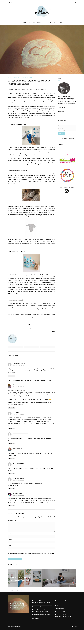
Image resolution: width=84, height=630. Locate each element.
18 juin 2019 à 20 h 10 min (18, 435)
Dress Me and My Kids (19, 363)
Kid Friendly (16, 412)
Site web (10, 545)
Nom (9, 534)
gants (16, 175)
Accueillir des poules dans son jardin (41, 614)
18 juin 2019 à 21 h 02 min (18, 450)
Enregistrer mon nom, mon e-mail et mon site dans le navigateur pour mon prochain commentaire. (31, 554)
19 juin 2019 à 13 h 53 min (18, 465)
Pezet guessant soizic (18, 463)
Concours (16, 574)
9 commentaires (42, 89)
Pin (48, 347)
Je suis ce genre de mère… (61, 601)
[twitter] (9, 2)
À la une (10, 77)
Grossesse (15, 77)
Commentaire (12, 520)
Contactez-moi (61, 107)
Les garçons (32, 22)
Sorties (39, 22)
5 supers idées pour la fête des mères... (59, 579)
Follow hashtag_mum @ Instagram (42, 591)
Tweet (32, 347)
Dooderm (24, 170)
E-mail (10, 539)
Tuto (55, 22)
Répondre (11, 375)
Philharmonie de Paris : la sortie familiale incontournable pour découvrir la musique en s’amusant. (41, 602)
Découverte (31, 574)
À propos (61, 22)
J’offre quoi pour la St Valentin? (62, 611)
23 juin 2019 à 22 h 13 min (18, 495)
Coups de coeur (47, 22)
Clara (14, 385)
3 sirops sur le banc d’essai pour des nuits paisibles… (65, 604)
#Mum (11, 89)
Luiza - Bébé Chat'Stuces (19, 478)
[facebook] (72, 626)
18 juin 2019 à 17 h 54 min (18, 414)
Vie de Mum (23, 22)
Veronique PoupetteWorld (20, 493)
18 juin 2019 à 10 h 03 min (18, 386)
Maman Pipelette (17, 448)
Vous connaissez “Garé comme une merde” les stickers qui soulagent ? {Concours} (65, 615)
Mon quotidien (22, 77)
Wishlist (59, 576)
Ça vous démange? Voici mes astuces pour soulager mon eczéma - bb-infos (31, 380)
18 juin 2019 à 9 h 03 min (18, 365)
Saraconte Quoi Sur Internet (20, 433)
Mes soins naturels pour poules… (40, 607)
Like (15, 347)
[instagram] (11, 2)
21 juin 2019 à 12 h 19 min (18, 480)
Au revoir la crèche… (60, 608)
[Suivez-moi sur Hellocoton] (67, 138)
